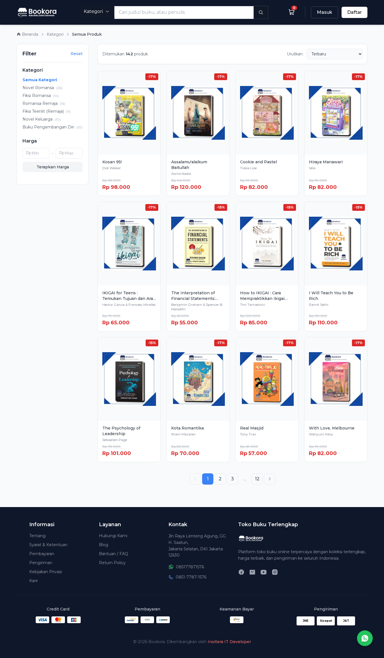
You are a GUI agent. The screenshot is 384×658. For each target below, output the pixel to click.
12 (257, 478)
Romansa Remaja (43, 103)
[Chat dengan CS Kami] (365, 638)
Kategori (93, 11)
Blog (103, 544)
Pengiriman (40, 562)
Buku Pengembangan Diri (52, 127)
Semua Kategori (39, 79)
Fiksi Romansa (40, 95)
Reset (77, 53)
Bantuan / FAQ (113, 553)
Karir (33, 580)
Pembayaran (41, 553)
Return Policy (112, 562)
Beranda (29, 34)
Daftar (354, 12)
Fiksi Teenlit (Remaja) (46, 111)
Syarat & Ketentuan (48, 544)
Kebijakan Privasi (45, 571)
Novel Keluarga (41, 119)
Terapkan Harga (53, 166)
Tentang (37, 535)
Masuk (324, 12)
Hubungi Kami (113, 535)
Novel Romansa (42, 87)
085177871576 (190, 566)
